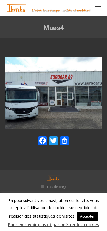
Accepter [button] (87, 216)
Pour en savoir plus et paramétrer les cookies (53, 224)
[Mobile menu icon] (98, 8)
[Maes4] (53, 93)
